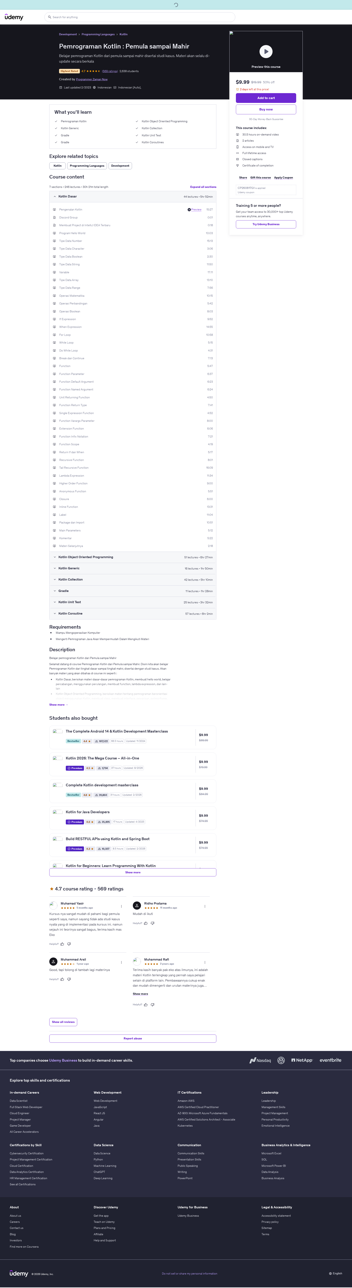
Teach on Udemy (104, 1222)
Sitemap (267, 1228)
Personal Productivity (275, 1119)
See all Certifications (23, 1184)
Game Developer (20, 1125)
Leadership (269, 1101)
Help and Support (105, 1240)
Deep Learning (103, 1178)
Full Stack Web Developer (26, 1107)
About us (15, 1215)
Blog (13, 1234)
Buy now (266, 109)
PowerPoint (185, 1178)
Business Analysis (273, 1178)
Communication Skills (191, 1153)
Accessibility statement (276, 1215)
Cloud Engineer (19, 1113)
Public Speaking (188, 1166)
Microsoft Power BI (274, 1166)
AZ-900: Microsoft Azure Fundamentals (203, 1113)
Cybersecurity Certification (27, 1153)
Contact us (16, 1228)
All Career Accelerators (24, 1132)
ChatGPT (99, 1172)
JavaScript (100, 1107)
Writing (182, 1172)
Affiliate (98, 1234)
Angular (98, 1119)
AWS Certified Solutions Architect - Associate (206, 1119)
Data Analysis (270, 1172)
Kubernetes (185, 1125)
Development (68, 34)
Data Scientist (19, 1101)
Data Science (102, 1153)
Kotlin (124, 34)
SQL (264, 1159)
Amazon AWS (186, 1101)
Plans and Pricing (104, 1228)
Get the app (101, 1215)
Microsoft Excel (271, 1153)
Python (98, 1159)
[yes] (62, 944)
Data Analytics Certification (27, 1172)
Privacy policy (270, 1222)
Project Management (275, 1113)
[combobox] (139, 17)
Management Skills (273, 1107)
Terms (265, 1234)
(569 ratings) (110, 71)
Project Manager (20, 1119)
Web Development (105, 1101)
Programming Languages (98, 34)
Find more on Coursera (24, 1246)
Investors (16, 1240)
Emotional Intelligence (276, 1125)
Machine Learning (105, 1166)
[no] (69, 944)
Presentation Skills (189, 1159)
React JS (99, 1113)
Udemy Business (63, 1060)
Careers (15, 1222)
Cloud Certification (21, 1166)
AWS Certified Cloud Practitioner (198, 1107)
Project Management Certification (31, 1159)
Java (96, 1125)
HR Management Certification (28, 1178)
